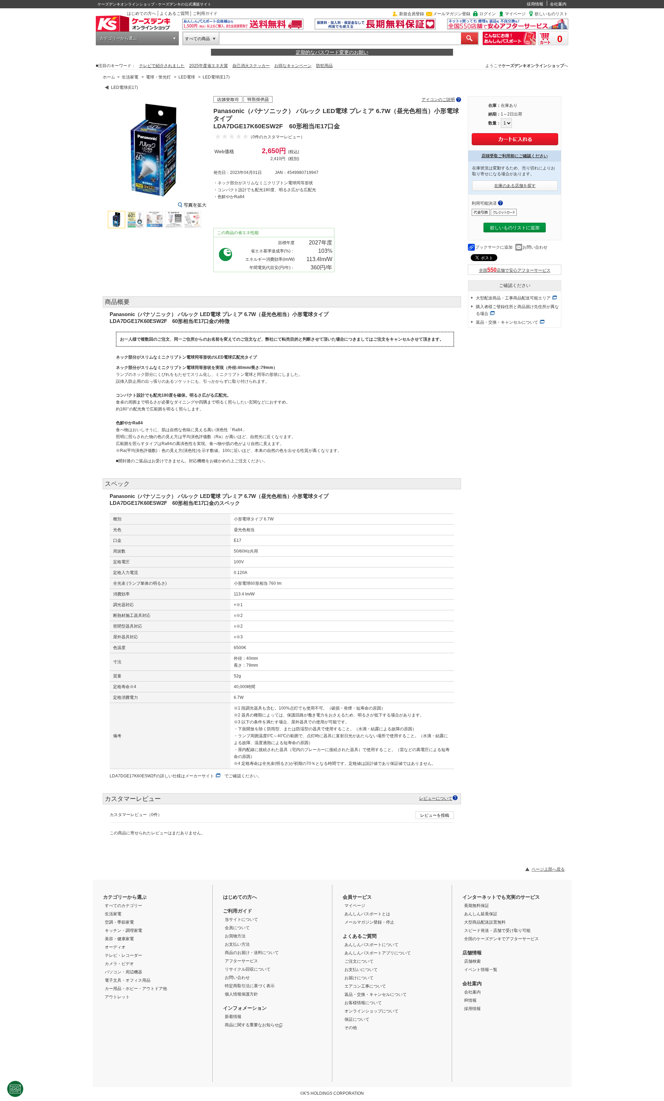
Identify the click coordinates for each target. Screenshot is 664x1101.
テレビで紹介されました (162, 65)
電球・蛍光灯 (158, 77)
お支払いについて (361, 969)
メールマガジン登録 (451, 13)
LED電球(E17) (216, 77)
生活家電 (130, 77)
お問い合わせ (535, 247)
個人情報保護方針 (241, 994)
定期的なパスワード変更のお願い (332, 52)
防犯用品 (324, 65)
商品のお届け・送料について (252, 952)
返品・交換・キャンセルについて (507, 322)
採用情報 (535, 4)
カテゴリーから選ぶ (118, 38)
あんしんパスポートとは (367, 914)
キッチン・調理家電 (123, 930)
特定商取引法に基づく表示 (250, 985)
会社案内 (558, 4)
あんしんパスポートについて (371, 944)
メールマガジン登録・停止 (369, 922)
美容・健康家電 (119, 938)
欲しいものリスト (551, 13)
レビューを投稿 (434, 815)
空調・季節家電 (119, 922)
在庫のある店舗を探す (515, 185)
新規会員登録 (411, 13)
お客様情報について (363, 1002)
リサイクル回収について (247, 969)
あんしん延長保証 (480, 914)
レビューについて (435, 798)
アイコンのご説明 (438, 99)
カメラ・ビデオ (119, 963)
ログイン (487, 13)
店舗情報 (472, 952)
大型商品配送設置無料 (485, 922)
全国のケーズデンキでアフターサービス (501, 938)
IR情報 (470, 1000)
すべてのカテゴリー (123, 905)
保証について (356, 1019)
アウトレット (117, 996)
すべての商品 (197, 38)
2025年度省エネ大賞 (208, 65)
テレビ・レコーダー (123, 955)
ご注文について (359, 961)
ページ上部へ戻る (548, 869)
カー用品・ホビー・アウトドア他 (136, 988)
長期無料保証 (476, 905)
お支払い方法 (237, 944)
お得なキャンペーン (293, 65)
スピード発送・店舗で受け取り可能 (497, 930)
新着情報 (233, 1016)
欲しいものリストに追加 (515, 227)
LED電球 (186, 77)
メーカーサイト (199, 776)
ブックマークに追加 (494, 247)
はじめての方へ (141, 13)
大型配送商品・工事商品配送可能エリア (513, 298)
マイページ (515, 13)
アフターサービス (241, 961)
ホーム (109, 77)
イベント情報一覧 (480, 969)
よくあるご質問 (174, 13)
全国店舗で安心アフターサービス (515, 270)
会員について (237, 927)
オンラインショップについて (371, 1011)
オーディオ (115, 947)
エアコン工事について (365, 986)
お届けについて (359, 977)
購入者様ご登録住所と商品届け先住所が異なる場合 (517, 310)
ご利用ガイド (205, 13)
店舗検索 (472, 961)
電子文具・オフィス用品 (127, 980)
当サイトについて (241, 919)
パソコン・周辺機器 (123, 972)
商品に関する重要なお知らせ (252, 1025)
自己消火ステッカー (251, 65)
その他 (350, 1027)
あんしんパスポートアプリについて (377, 953)
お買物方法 (235, 936)
